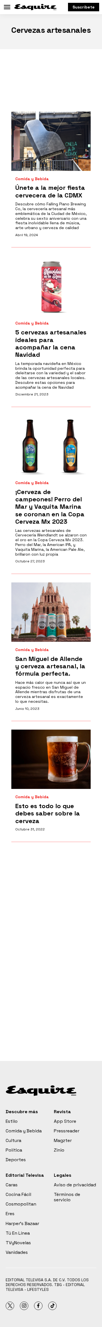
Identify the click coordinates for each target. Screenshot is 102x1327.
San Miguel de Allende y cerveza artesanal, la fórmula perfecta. (50, 666)
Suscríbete (84, 7)
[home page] (35, 7)
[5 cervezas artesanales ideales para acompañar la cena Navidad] (51, 285)
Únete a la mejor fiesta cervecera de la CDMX (50, 191)
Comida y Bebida (32, 179)
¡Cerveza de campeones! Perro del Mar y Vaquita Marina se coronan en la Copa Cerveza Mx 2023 (49, 507)
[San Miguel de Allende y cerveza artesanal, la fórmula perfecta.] (51, 612)
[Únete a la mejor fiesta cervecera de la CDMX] (51, 141)
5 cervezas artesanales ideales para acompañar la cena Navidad (50, 343)
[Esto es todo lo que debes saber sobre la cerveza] (51, 759)
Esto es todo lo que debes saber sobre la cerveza (47, 813)
